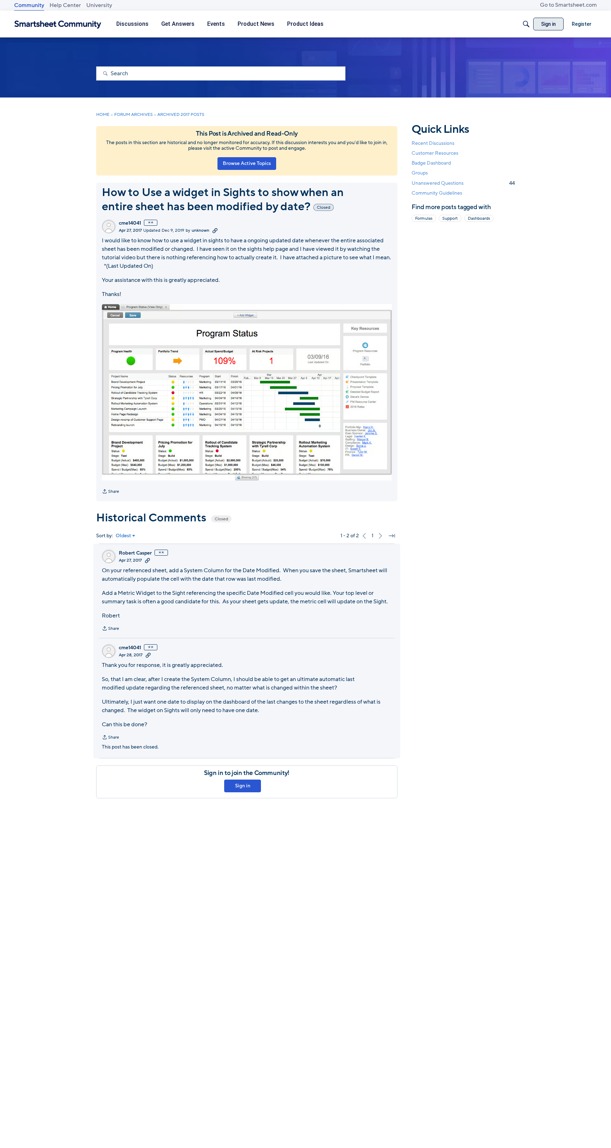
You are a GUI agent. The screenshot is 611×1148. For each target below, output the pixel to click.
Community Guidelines (437, 193)
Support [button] (450, 218)
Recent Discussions (433, 143)
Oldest (123, 535)
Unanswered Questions (463, 183)
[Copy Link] (215, 230)
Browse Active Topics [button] (247, 163)
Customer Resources (435, 153)
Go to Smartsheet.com (568, 5)
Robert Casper (135, 553)
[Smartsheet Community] (57, 24)
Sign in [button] (242, 785)
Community (29, 5)
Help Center (65, 5)
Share (110, 492)
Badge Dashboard (431, 163)
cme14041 (130, 223)
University (99, 5)
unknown (200, 230)
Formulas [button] (423, 218)
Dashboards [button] (479, 218)
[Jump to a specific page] (391, 536)
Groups (420, 173)
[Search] (526, 24)
